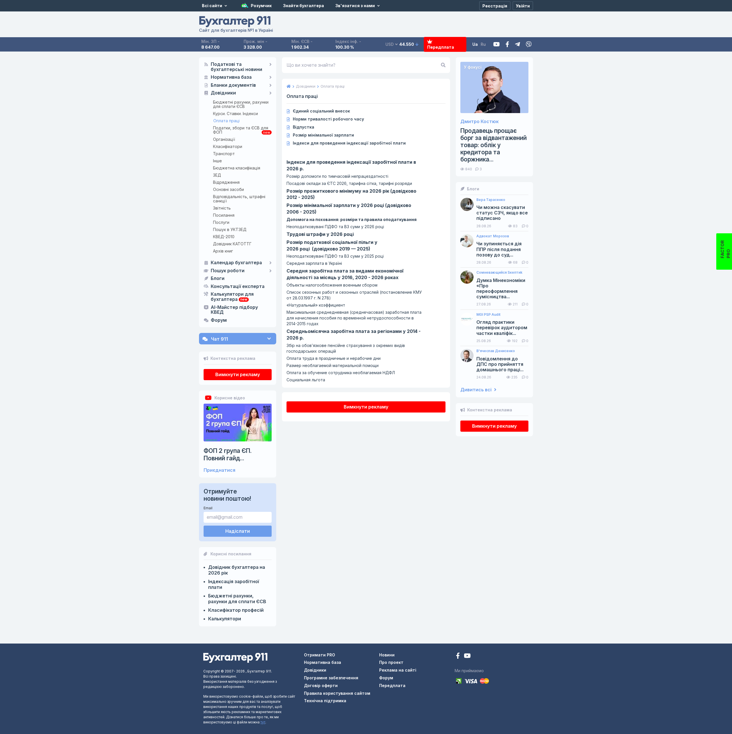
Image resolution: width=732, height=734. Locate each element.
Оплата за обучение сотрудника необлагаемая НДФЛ (341, 372)
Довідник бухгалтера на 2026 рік (236, 570)
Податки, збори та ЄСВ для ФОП (240, 130)
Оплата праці (226, 120)
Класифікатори (227, 146)
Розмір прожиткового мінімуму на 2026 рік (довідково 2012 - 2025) (351, 194)
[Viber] (528, 44)
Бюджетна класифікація (236, 167)
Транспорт (224, 153)
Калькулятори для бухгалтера (232, 297)
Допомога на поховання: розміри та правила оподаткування (352, 219)
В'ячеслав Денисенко (495, 351)
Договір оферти (321, 685)
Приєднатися (219, 470)
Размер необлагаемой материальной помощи (333, 365)
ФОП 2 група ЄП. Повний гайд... (228, 454)
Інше (217, 160)
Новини (387, 654)
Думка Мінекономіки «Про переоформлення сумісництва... (500, 289)
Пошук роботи (227, 270)
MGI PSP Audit (488, 315)
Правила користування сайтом (337, 693)
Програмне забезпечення (331, 677)
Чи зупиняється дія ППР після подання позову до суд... (499, 249)
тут (262, 722)
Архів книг (223, 250)
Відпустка (303, 127)
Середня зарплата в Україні (314, 263)
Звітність (222, 208)
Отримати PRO (319, 654)
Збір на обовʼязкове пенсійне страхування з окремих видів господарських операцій (346, 348)
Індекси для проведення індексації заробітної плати (349, 143)
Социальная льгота (306, 379)
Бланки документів (233, 85)
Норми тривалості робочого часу (328, 119)
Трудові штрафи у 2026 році (320, 234)
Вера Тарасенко (490, 200)
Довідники (223, 93)
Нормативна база (231, 77)
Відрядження (226, 182)
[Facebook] (507, 44)
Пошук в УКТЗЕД (229, 229)
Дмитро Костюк (479, 121)
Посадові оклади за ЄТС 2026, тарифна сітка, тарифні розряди (349, 183)
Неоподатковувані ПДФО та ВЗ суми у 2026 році (335, 226)
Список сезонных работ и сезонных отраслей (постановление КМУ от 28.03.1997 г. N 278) (354, 295)
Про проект (391, 662)
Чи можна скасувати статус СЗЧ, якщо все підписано (502, 213)
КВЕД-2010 (223, 236)
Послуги (221, 222)
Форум (219, 320)
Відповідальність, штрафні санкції (239, 198)
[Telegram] (518, 44)
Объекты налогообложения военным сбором (332, 285)
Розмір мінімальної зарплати (323, 135)
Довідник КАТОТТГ (232, 243)
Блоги (217, 278)
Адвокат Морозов (492, 236)
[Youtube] (496, 44)
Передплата (440, 47)
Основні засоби (228, 189)
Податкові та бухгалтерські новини (236, 67)
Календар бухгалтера (236, 262)
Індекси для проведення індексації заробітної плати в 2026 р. (351, 165)
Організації (224, 139)
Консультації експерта (237, 286)
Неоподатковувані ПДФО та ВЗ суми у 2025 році (335, 256)
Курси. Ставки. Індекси (235, 113)
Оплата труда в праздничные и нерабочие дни (334, 358)
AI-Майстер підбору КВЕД (234, 310)
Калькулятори (224, 618)
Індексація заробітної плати (233, 584)
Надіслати (237, 531)
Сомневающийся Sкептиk (499, 273)
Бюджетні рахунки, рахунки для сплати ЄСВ (240, 104)
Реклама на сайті (397, 670)
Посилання (223, 215)
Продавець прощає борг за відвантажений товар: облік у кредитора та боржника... (493, 145)
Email (208, 508)
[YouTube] (467, 656)
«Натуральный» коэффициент (316, 305)
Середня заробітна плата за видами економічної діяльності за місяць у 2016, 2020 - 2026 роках (345, 274)
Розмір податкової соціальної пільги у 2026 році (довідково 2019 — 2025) (332, 245)
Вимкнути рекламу (237, 374)
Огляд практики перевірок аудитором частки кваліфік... (501, 327)
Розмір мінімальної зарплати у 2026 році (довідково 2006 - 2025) (349, 208)
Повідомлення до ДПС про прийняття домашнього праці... (500, 364)
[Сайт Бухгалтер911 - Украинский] (235, 657)
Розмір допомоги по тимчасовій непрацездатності (337, 176)
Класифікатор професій (236, 610)
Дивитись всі (476, 389)
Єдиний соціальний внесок (321, 110)
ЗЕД (217, 175)
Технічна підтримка (325, 700)
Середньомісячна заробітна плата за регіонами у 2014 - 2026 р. (354, 334)
